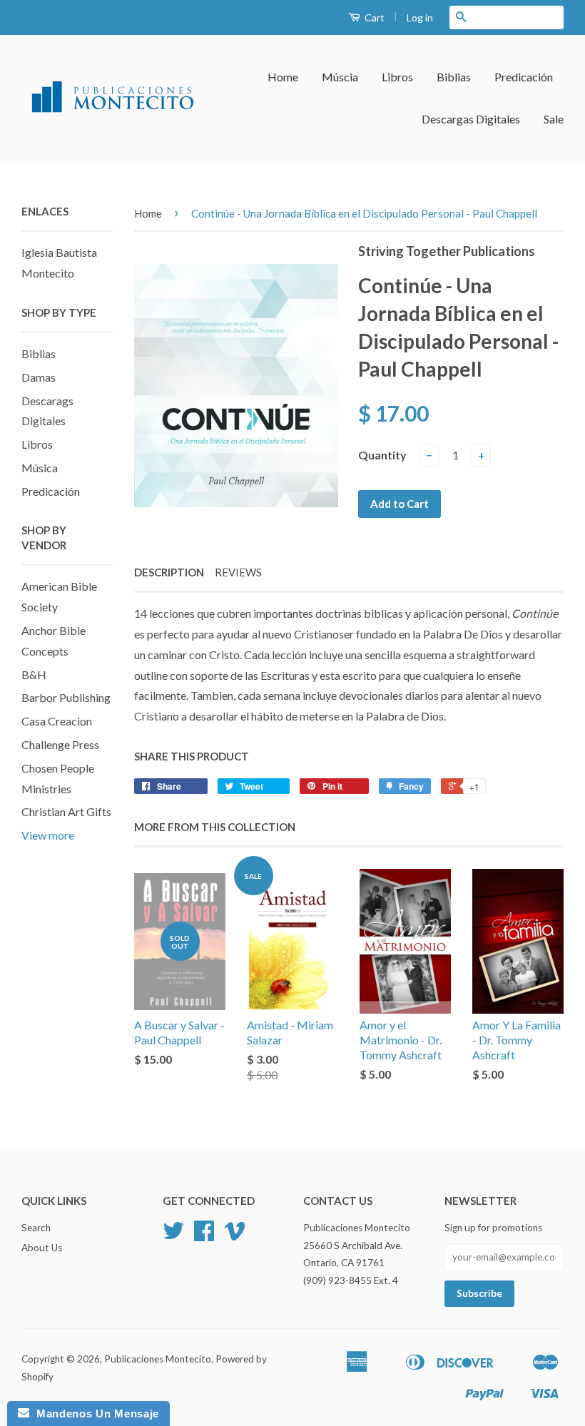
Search (36, 1227)
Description (169, 572)
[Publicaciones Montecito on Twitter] (173, 1235)
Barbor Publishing (66, 697)
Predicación (523, 76)
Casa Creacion (56, 721)
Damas (38, 377)
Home (283, 76)
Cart (373, 17)
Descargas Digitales (471, 119)
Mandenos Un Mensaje (94, 1413)
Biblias (454, 76)
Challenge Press (60, 744)
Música (39, 467)
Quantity (382, 455)
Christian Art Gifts (66, 811)
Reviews (238, 572)
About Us (41, 1247)
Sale (554, 119)
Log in (420, 17)
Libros (397, 76)
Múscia (340, 76)
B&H (33, 674)
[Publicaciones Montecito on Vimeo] (234, 1235)
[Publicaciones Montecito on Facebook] (204, 1235)
